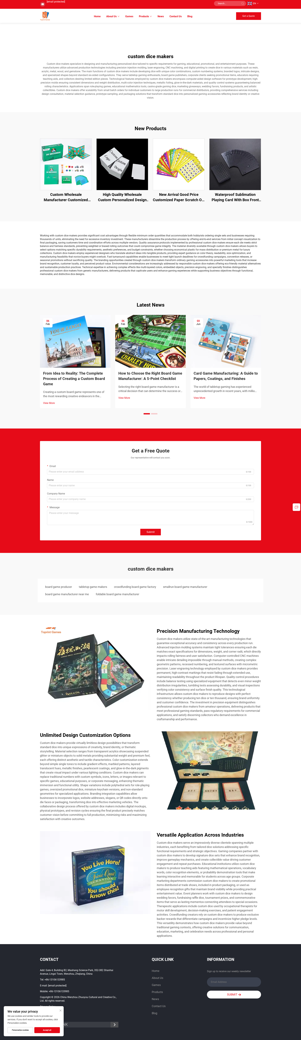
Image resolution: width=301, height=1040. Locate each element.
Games (129, 16)
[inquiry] (296, 507)
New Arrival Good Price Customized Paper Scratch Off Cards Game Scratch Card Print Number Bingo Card (179, 197)
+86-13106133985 (55, 979)
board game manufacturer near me (67, 594)
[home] (45, 16)
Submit (151, 531)
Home (97, 16)
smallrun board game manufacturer (185, 586)
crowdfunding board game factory (135, 586)
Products (144, 16)
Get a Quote (248, 16)
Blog (189, 16)
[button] (147, 413)
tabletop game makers (93, 586)
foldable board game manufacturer (117, 594)
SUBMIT (232, 994)
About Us (111, 16)
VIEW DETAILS (66, 164)
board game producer (58, 586)
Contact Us (175, 16)
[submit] (242, 3)
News (161, 16)
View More (49, 403)
